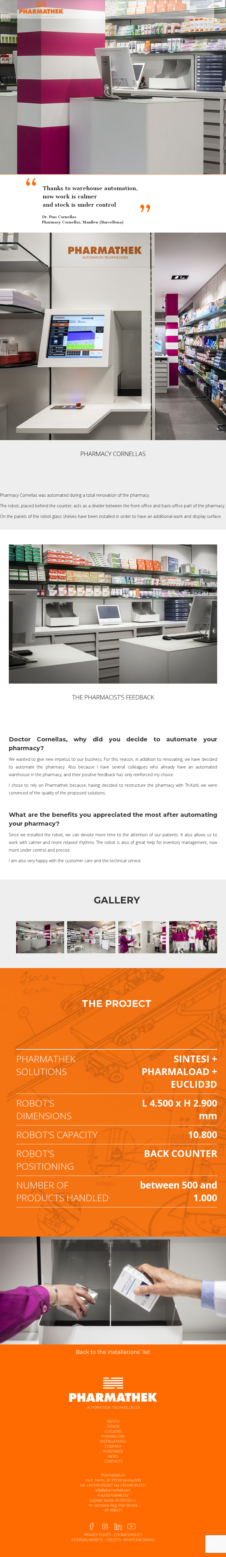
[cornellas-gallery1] (40, 937)
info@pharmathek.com (113, 1490)
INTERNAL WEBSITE (87, 1539)
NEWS (113, 1456)
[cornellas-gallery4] (193, 937)
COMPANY (113, 1446)
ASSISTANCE (113, 1451)
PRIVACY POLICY (97, 1534)
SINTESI (113, 1421)
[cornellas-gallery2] (91, 937)
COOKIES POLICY (128, 1534)
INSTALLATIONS (113, 1441)
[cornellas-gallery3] (142, 937)
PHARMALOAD (113, 1436)
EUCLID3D (113, 1431)
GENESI (113, 1426)
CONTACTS (113, 1461)
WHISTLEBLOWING (139, 1539)
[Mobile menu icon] (193, 9)
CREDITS (113, 1539)
